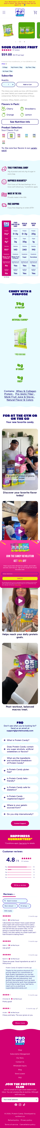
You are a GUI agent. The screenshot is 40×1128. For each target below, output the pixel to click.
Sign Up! (20, 579)
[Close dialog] (38, 542)
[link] (20, 547)
